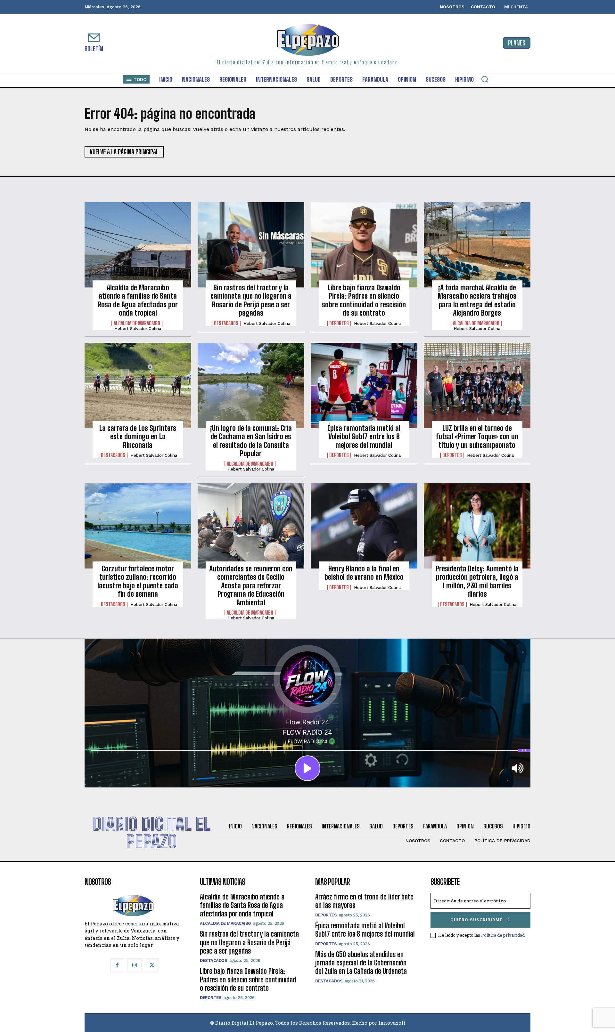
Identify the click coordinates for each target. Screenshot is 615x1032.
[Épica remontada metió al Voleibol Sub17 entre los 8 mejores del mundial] (364, 385)
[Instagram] (134, 965)
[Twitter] (152, 965)
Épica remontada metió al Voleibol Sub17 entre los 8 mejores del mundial (363, 436)
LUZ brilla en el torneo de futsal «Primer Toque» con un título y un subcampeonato (477, 436)
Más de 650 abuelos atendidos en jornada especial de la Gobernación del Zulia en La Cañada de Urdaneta (361, 963)
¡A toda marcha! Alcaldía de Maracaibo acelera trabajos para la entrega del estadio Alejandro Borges (477, 300)
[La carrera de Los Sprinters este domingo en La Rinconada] (138, 385)
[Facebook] (117, 965)
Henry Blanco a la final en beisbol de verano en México (364, 572)
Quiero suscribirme (476, 919)
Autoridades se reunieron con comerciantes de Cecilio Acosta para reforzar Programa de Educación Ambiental (250, 585)
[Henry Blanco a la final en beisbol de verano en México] (364, 525)
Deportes (339, 323)
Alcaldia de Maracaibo (137, 323)
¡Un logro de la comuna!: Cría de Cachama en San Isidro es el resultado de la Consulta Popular (251, 441)
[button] (484, 79)
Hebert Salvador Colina (137, 328)
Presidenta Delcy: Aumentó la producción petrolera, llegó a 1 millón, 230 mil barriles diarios (477, 581)
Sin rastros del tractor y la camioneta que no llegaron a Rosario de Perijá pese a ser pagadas (250, 300)
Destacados (226, 323)
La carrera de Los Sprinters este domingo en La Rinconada (137, 436)
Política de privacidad (503, 935)
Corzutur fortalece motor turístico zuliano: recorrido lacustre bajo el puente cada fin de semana (137, 581)
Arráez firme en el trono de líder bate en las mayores (364, 900)
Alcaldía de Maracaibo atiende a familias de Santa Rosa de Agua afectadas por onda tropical (138, 300)
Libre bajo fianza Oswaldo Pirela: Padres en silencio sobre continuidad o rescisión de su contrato (364, 300)
